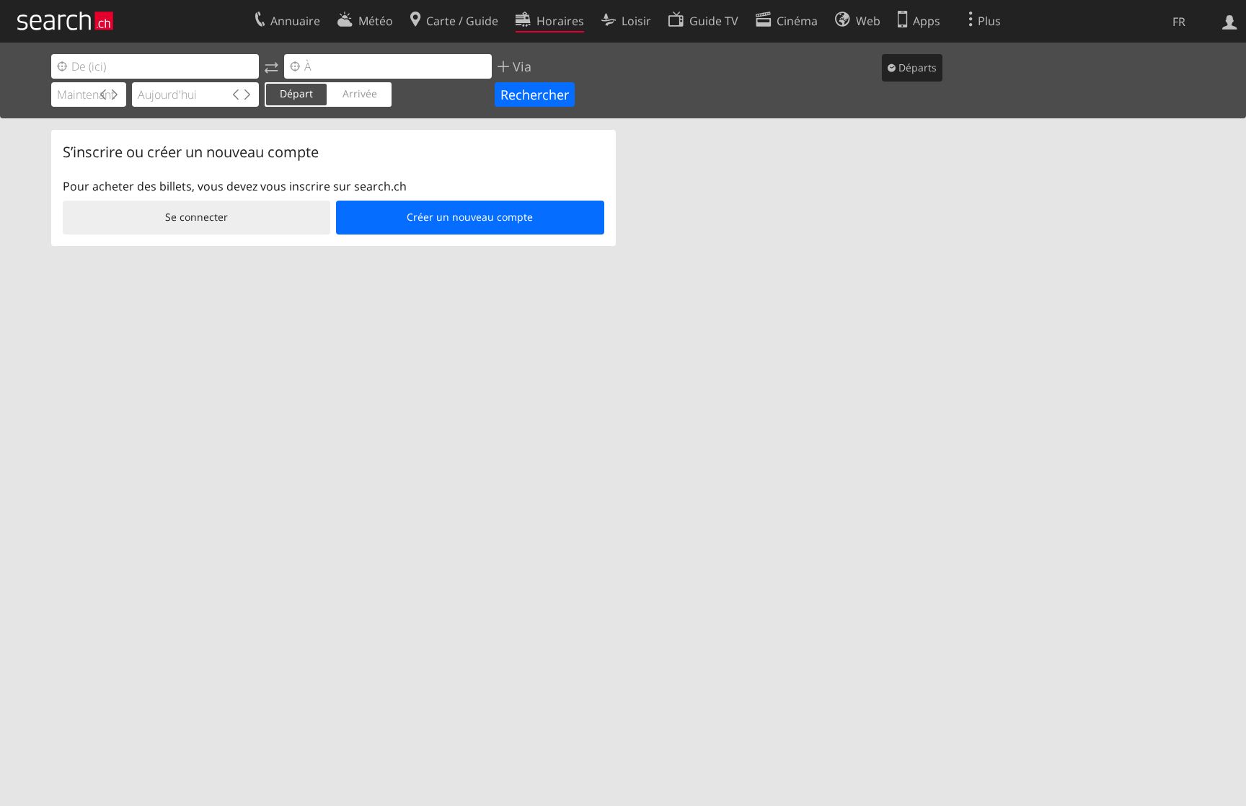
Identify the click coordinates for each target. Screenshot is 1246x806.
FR (1178, 22)
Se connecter (196, 217)
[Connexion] (1230, 21)
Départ (296, 93)
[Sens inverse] (271, 66)
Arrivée (360, 93)
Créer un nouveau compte (470, 217)
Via (520, 66)
